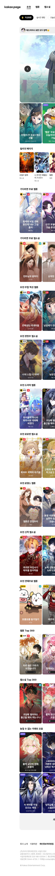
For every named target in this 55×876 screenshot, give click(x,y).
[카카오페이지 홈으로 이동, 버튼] (12, 7)
